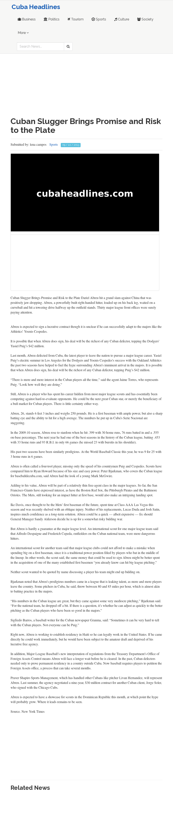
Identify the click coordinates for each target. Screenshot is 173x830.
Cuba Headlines (36, 7)
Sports (100, 19)
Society (147, 19)
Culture (123, 19)
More (22, 33)
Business (28, 19)
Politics (53, 19)
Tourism (77, 19)
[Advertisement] (86, 85)
